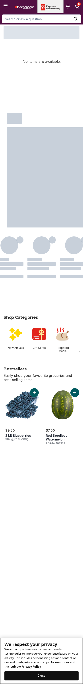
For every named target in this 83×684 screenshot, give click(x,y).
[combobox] (41, 18)
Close (41, 676)
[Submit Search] (75, 19)
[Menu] (5, 5)
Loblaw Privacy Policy (26, 667)
